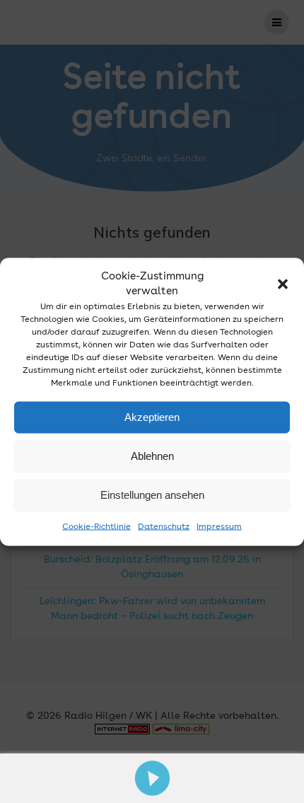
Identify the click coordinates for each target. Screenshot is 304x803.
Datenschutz (163, 526)
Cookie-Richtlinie (96, 526)
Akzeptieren (152, 417)
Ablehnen (152, 456)
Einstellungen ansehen (152, 495)
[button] (283, 284)
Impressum (219, 526)
